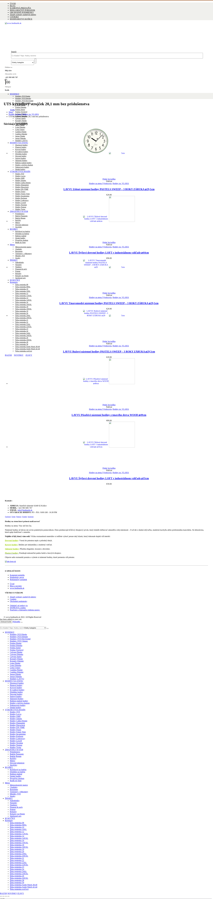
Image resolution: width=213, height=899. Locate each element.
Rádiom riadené (16, 774)
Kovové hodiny (16, 688)
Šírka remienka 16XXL (23, 304)
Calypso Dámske (16, 654)
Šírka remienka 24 (17, 869)
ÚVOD (13, 3)
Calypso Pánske (16, 652)
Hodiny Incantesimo (18, 734)
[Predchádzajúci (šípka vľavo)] (1, 898)
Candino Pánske (16, 670)
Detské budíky (15, 776)
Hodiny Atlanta (20, 180)
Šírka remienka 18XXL (23, 309)
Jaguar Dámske (16, 676)
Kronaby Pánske (21, 121)
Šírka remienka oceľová (23, 351)
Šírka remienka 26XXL (19, 878)
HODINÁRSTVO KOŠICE (21, 19)
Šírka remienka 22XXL (19, 865)
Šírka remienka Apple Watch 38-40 (27, 347)
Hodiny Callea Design (23, 183)
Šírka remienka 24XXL (19, 874)
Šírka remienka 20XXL (19, 856)
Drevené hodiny (11, 540)
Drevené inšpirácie (17, 763)
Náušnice (13, 805)
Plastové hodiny (16, 685)
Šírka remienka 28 (21, 342)
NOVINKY (18, 355)
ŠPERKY (9, 798)
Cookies (13, 599)
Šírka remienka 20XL (18, 854)
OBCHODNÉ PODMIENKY (22, 12)
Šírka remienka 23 (17, 867)
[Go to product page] (109, 153)
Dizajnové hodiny (17, 683)
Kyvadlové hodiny (17, 690)
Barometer (19, 251)
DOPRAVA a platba (18, 608)
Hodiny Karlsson (16, 736)
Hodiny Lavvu (15, 714)
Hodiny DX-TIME (21, 189)
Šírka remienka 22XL (18, 863)
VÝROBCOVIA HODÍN (15, 710)
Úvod (12, 584)
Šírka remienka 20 (17, 852)
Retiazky (13, 812)
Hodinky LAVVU (17, 679)
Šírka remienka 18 (21, 307)
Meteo (12, 245)
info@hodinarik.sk (25, 510)
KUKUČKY (10, 818)
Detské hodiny (15, 707)
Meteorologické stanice (23, 247)
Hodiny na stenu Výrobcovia (100, 183)
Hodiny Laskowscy (17, 739)
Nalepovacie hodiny (18, 705)
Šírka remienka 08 (17, 823)
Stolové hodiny (16, 696)
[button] (13, 52)
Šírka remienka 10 (17, 827)
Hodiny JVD (15, 712)
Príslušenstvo (15, 752)
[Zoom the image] (106, 561)
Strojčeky (13, 765)
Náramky (13, 803)
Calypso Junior (20, 118)
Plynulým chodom (17, 778)
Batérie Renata (15, 756)
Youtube (24, 517)
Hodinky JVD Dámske (23, 98)
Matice (12, 761)
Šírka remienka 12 (21, 293)
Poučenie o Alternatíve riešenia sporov (25, 610)
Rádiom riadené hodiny (19, 701)
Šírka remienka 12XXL (23, 296)
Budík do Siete (20, 242)
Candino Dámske (16, 672)
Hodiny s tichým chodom (20, 703)
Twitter (13, 517)
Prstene (13, 809)
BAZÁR (8, 355)
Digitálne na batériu (17, 772)
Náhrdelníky (15, 801)
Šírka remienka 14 (21, 298)
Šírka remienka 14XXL (23, 300)
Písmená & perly (16, 807)
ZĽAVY (29, 355)
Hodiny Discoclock (22, 187)
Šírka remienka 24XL (18, 871)
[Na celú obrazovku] (3, 896)
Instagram (31, 517)
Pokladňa (16, 622)
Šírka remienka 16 (21, 302)
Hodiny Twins (15, 747)
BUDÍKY (9, 767)
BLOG (12, 6)
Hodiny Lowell (16, 741)
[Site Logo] (77, 23)
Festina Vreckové (21, 112)
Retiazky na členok (17, 814)
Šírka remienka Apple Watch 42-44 (27, 349)
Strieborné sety (15, 816)
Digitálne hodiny (16, 692)
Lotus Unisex (15, 668)
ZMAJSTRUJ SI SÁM (14, 750)
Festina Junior (20, 110)
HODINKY (14, 94)
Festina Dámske (20, 107)
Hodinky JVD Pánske (22, 96)
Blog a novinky (16, 586)
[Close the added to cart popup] (22, 622)
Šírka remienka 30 (21, 344)
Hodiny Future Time (22, 194)
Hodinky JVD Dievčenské (24, 101)
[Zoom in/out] (1, 896)
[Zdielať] (6, 896)
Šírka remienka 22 (17, 860)
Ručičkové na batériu (18, 770)
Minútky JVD (20, 256)
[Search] (35, 60)
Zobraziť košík (6, 622)
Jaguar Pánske (15, 674)
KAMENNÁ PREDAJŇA (20, 8)
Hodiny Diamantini (22, 185)
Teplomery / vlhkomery (23, 254)
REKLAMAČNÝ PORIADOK (22, 10)
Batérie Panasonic (17, 754)
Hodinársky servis (17, 577)
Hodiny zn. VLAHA (121, 183)
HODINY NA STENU (14, 681)
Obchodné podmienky (18, 601)
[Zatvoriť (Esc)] (8, 896)
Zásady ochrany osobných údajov (23, 15)
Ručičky (13, 758)
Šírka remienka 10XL (18, 829)
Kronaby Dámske (17, 661)
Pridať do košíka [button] (109, 179)
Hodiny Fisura (20, 192)
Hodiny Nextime (16, 743)
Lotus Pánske (15, 663)
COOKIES (14, 17)
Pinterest (18, 517)
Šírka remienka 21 (17, 858)
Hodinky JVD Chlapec (19, 641)
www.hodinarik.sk (17, 588)
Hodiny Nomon (16, 745)
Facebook (8, 517)
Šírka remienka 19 (17, 849)
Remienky (9, 820)
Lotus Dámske (20, 127)
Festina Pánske (15, 643)
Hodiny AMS (20, 178)
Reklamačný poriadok (18, 579)
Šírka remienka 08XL (18, 825)
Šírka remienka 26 (17, 876)
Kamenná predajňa (17, 575)
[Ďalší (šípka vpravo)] (3, 898)
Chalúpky (18, 249)
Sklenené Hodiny (16, 699)
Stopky (17, 258)
